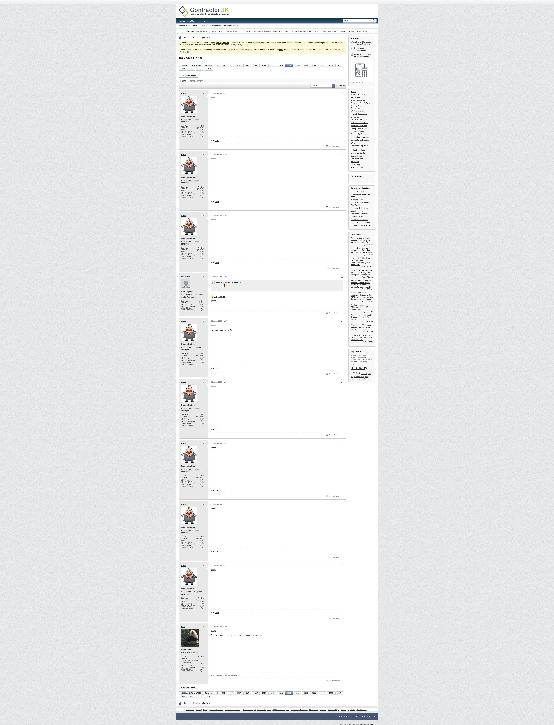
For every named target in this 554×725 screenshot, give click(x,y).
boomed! (364, 355)
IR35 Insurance (357, 199)
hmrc (355, 361)
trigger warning (355, 379)
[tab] (183, 81)
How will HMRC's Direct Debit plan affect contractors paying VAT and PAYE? (360, 261)
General (199, 31)
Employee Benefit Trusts (361, 103)
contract (353, 357)
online (369, 374)
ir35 (360, 361)
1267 (247, 65)
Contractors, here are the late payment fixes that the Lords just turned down (362, 250)
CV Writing (355, 164)
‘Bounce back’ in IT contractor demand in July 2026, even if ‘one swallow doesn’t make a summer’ (362, 296)
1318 (297, 65)
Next (209, 69)
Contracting (190, 31)
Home (353, 92)
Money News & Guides (360, 128)
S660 (358, 100)
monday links (359, 370)
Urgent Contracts (358, 153)
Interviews (355, 162)
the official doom (359, 377)
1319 (306, 65)
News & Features (358, 94)
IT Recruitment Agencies (361, 225)
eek (183, 626)
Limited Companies (359, 114)
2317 (191, 69)
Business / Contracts (216, 31)
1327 (323, 65)
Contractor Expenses (359, 146)
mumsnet (364, 374)
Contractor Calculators (360, 140)
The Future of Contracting (299, 31)
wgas (368, 379)
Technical (323, 31)
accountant (354, 355)
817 (231, 65)
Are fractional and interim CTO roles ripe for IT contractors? (361, 307)
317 (223, 65)
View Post (240, 282)
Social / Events (362, 31)
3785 (200, 69)
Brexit (205, 31)
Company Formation (359, 208)
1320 (314, 65)
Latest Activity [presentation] (196, 81)
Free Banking (356, 205)
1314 (264, 65)
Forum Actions (230, 26)
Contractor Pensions (359, 214)
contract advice (361, 357)
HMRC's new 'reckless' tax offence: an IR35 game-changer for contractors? (362, 272)
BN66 (364, 100)
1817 (183, 69)
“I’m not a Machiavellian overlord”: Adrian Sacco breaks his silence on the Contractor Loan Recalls (361, 283)
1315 (272, 65)
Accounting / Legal (249, 31)
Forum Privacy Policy (233, 45)
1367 (331, 65)
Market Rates (356, 156)
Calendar (203, 26)
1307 (256, 65)
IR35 (353, 100)
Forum (187, 37)
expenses (353, 359)
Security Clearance (359, 159)
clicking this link (222, 43)
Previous (209, 65)
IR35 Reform (313, 31)
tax (352, 377)
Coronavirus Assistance (232, 31)
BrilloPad (185, 277)
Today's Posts (184, 26)
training (367, 377)
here (281, 50)
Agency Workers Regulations (358, 107)
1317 (289, 65)
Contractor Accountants (360, 222)
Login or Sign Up (186, 21)
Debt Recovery (357, 211)
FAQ (195, 26)
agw (360, 355)
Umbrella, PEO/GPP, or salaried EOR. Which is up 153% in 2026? (362, 337)
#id (342, 93)
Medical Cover (357, 217)
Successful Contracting (360, 134)
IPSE (217, 140)
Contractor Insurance (359, 191)
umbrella (363, 379)
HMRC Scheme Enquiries (281, 31)
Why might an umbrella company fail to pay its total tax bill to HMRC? (360, 240)
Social (343, 31)
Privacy (359, 716)
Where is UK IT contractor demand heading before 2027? (362, 317)
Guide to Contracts (358, 131)
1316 (281, 65)
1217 (239, 65)
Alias (183, 93)
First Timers (356, 97)
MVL (353, 143)
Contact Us (348, 716)
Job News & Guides (359, 125)
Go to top (370, 716)
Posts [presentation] (183, 81)
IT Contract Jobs (358, 150)
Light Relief (351, 31)
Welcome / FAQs (333, 31)
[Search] (374, 21)
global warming (362, 359)
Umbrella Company (359, 120)
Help (203, 21)
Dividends (355, 117)
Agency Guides (357, 167)
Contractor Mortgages (360, 202)
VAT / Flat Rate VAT (359, 123)
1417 (339, 65)
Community (215, 26)
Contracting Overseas (360, 137)
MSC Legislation (357, 111)
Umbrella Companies (264, 31)
